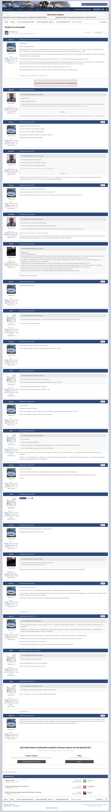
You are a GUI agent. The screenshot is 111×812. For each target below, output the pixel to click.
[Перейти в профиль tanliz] (11, 318)
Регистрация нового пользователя (31, 761)
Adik (8, 781)
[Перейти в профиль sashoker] (84, 793)
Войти (79, 761)
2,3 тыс (12, 106)
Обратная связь (7, 805)
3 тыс (11, 260)
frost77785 (90, 780)
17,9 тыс (12, 327)
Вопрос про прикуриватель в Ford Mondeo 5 (17, 786)
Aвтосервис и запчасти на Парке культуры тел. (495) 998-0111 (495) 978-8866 (24, 17)
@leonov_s (22, 498)
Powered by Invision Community (94, 805)
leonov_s (15, 31)
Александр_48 (91, 786)
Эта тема (100, 4)
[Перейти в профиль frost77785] (84, 781)
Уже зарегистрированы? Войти (82, 9)
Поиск (47, 9)
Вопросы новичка (10, 780)
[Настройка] (103, 9)
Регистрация (97, 9)
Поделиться (88, 32)
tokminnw (11, 89)
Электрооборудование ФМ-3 (27, 33)
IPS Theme (5, 804)
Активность (56, 9)
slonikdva (9, 787)
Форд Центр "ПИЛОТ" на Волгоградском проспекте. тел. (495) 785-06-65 (76, 17)
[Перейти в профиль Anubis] (11, 251)
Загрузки (30, 9)
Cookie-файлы (16, 805)
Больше (67, 9)
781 (12, 56)
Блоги (39, 9)
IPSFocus (12, 804)
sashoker (89, 792)
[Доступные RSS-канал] (106, 799)
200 (27, 780)
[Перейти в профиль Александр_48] (84, 787)
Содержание (9, 9)
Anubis (11, 244)
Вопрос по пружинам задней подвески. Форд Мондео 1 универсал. (23, 792)
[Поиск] (106, 4)
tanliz (11, 310)
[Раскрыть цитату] (22, 94)
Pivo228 (9, 793)
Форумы (20, 9)
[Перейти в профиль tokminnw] (11, 97)
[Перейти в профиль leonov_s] (6, 32)
